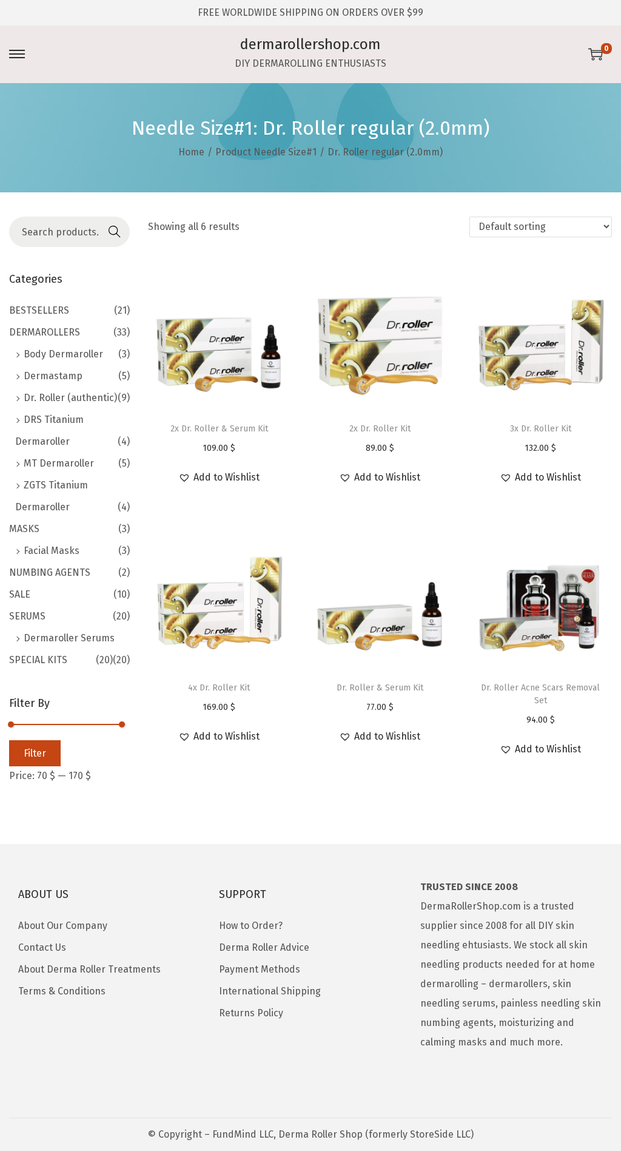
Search (114, 233)
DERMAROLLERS (44, 332)
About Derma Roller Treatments (89, 969)
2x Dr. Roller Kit (380, 429)
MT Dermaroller (59, 463)
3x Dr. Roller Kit (540, 429)
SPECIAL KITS (38, 660)
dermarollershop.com (310, 44)
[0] (595, 54)
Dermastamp (53, 376)
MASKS (24, 529)
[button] (219, 477)
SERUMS (27, 616)
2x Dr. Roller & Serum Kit (219, 429)
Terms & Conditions (62, 991)
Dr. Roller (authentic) (70, 397)
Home (191, 152)
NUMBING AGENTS (49, 572)
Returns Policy (251, 1013)
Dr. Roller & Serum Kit (380, 688)
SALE (19, 594)
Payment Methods (259, 969)
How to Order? (251, 925)
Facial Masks (51, 550)
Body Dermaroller (63, 354)
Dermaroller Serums (69, 638)
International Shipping (270, 991)
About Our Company (62, 925)
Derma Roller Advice (264, 947)
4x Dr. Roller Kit (219, 688)
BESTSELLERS (39, 310)
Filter (35, 753)
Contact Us (42, 947)
